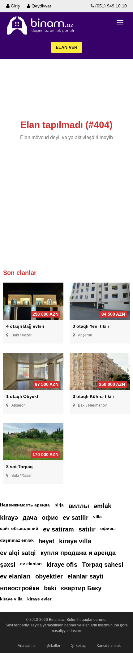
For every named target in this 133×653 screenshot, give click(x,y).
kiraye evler (39, 598)
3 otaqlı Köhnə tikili (93, 396)
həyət (46, 541)
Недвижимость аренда (25, 504)
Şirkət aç (78, 645)
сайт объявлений (19, 528)
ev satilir (75, 517)
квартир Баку (81, 588)
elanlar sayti (85, 576)
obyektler (49, 576)
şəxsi (7, 564)
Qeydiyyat (40, 5)
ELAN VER (66, 47)
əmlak (102, 505)
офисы (108, 528)
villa (97, 516)
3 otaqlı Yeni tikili (91, 326)
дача (30, 517)
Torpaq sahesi (102, 564)
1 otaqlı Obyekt (22, 396)
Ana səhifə (27, 645)
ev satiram (58, 529)
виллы (78, 505)
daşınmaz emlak (17, 540)
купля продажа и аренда (78, 552)
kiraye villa (75, 541)
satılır (87, 529)
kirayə (9, 517)
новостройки (19, 588)
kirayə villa (11, 598)
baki (50, 588)
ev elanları (31, 563)
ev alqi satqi (18, 552)
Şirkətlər (53, 645)
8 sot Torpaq (19, 466)
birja (59, 504)
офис (50, 517)
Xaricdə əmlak (109, 645)
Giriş (15, 5)
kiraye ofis (61, 564)
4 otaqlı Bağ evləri (25, 326)
